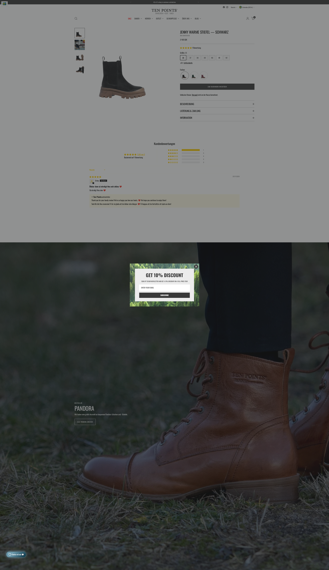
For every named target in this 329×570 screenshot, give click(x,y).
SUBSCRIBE (164, 295)
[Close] (196, 267)
